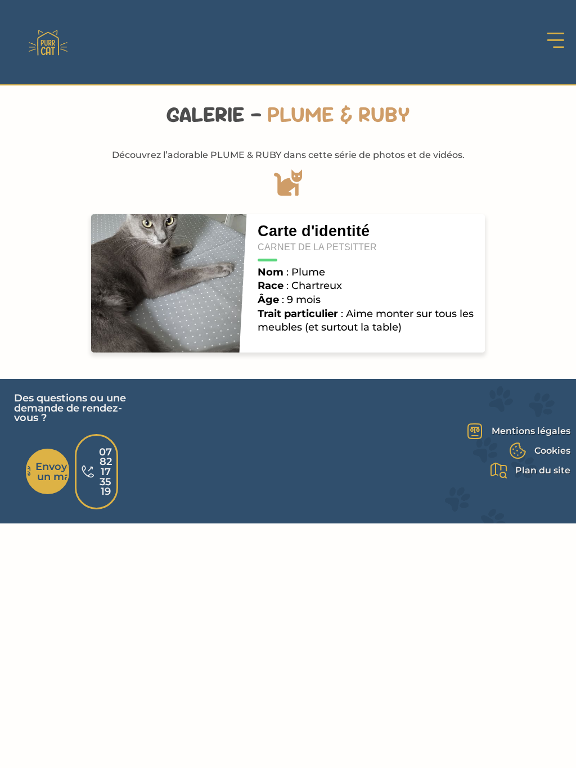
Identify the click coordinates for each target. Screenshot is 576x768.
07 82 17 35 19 (105, 471)
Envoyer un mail (52, 471)
